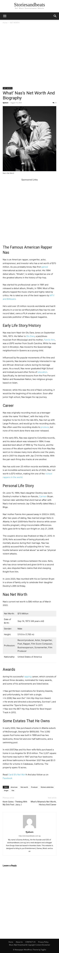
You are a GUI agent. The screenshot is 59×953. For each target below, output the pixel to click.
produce (45, 427)
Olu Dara (30, 336)
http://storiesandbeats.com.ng (29, 836)
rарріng (27, 676)
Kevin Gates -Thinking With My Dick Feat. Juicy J (15, 803)
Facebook (7, 778)
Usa (13, 790)
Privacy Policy (43, 942)
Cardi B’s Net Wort (17, 774)
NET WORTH (14, 22)
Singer (6, 790)
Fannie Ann (49, 339)
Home (5, 22)
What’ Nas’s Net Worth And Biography (29, 95)
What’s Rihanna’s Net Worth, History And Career (43, 803)
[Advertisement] (29, 56)
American (14, 787)
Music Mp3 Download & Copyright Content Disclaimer (29, 945)
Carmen (43, 496)
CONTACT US (30, 942)
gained (44, 267)
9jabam (5, 103)
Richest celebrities (47, 787)
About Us (19, 942)
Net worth (24, 787)
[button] (4, 16)
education (42, 372)
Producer (34, 787)
